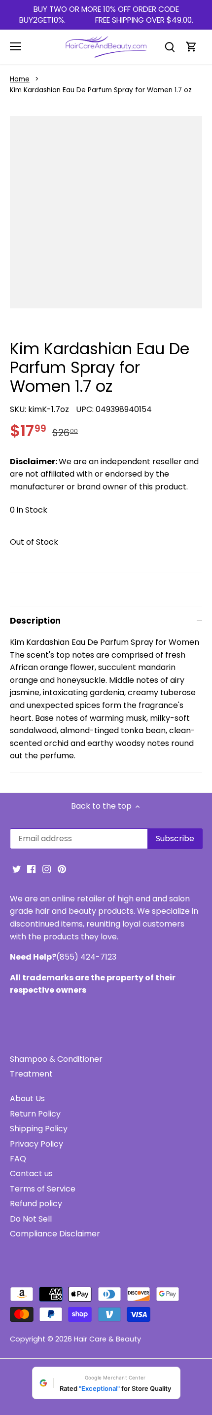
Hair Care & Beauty (107, 1339)
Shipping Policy (39, 1128)
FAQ (18, 1158)
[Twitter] (16, 868)
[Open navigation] (15, 46)
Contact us (31, 1173)
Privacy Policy (36, 1144)
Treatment (31, 1074)
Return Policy (35, 1113)
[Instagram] (46, 868)
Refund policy (36, 1203)
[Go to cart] (191, 46)
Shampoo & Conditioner (56, 1059)
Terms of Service (42, 1188)
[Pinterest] (62, 868)
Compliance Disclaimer (55, 1233)
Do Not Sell (31, 1219)
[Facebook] (31, 868)
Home (20, 79)
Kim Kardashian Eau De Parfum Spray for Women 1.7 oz (101, 90)
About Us (27, 1098)
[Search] (169, 46)
